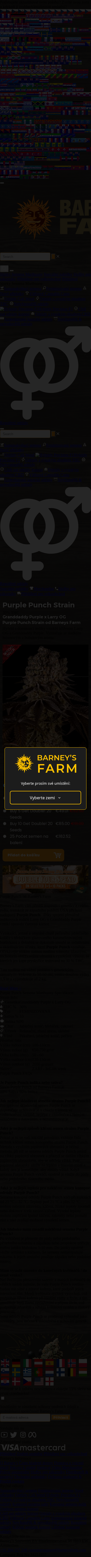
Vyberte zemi (42, 798)
